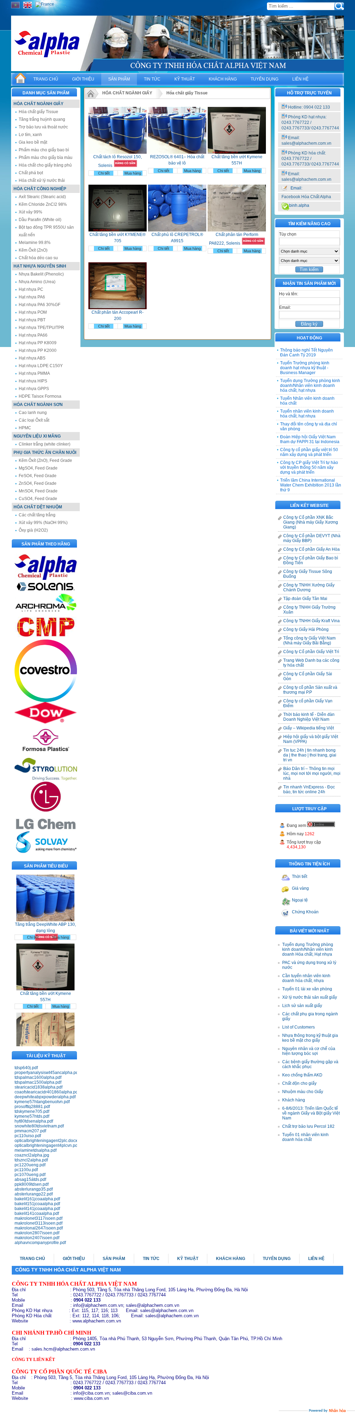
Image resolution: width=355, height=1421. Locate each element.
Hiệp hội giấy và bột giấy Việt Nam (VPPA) (310, 739)
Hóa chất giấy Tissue (38, 111)
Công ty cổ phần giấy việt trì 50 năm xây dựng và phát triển (309, 452)
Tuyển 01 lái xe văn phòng (307, 989)
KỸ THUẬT (184, 79)
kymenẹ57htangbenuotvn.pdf (42, 1101)
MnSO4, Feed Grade (38, 491)
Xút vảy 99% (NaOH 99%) (43, 522)
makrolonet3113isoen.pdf (38, 1223)
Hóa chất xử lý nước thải (42, 180)
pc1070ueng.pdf (30, 1174)
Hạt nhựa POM (33, 312)
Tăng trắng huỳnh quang (42, 119)
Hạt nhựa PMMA (34, 373)
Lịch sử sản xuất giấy (302, 1005)
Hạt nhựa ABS (32, 358)
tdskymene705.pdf (32, 1111)
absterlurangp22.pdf (34, 1194)
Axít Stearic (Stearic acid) (42, 196)
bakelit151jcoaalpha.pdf (37, 1203)
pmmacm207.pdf (30, 1130)
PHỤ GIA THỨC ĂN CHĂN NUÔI (45, 452)
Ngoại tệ (300, 900)
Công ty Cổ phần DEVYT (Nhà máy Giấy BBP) (311, 538)
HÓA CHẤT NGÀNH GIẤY (38, 103)
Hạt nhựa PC (31, 289)
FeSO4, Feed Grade (38, 475)
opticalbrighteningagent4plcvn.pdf (46, 1145)
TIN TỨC (152, 79)
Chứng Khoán (305, 912)
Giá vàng (300, 888)
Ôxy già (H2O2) (33, 530)
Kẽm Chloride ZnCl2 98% (43, 204)
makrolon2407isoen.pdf (37, 1237)
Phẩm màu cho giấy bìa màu (45, 157)
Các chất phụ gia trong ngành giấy (310, 1016)
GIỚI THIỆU (83, 79)
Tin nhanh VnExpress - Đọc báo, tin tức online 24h (309, 789)
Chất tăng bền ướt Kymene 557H (45, 981)
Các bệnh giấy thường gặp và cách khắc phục (310, 1064)
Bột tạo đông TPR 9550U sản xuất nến (46, 231)
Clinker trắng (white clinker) (44, 444)
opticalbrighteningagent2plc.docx (46, 1140)
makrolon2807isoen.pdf (37, 1232)
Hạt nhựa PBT (32, 320)
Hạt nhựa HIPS (33, 381)
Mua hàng (60, 922)
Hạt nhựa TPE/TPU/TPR (41, 327)
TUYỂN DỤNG (264, 79)
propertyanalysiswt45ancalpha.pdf (46, 1072)
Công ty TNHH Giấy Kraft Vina (311, 620)
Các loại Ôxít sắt (34, 420)
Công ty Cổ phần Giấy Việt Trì (311, 651)
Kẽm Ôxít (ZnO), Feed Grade (45, 460)
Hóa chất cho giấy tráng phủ (45, 165)
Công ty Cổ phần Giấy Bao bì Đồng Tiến (310, 560)
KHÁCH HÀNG (223, 79)
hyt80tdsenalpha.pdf (34, 1121)
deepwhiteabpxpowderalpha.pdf (45, 1096)
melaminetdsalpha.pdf (36, 1150)
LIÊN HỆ (300, 79)
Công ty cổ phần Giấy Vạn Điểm (307, 703)
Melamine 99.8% (35, 242)
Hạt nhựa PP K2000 (38, 350)
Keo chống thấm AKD (302, 1075)
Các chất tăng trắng (37, 515)
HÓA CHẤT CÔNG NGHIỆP (40, 188)
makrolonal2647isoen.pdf (39, 1228)
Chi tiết (32, 922)
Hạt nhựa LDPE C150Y (41, 365)
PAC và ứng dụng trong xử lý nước (309, 965)
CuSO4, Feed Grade (38, 498)
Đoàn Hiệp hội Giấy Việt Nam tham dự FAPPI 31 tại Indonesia (309, 439)
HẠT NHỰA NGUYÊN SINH (40, 266)
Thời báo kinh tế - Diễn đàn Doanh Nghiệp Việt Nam (309, 717)
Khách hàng (293, 1100)
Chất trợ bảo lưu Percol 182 (308, 1126)
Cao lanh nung (33, 412)
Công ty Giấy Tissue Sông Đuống (307, 574)
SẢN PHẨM (119, 79)
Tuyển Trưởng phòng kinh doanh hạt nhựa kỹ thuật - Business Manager (304, 368)
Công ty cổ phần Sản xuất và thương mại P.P (310, 690)
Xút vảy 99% (30, 212)
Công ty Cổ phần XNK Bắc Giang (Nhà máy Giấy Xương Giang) (310, 522)
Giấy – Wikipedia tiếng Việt (308, 728)
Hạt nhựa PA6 (32, 297)
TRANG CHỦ (45, 79)
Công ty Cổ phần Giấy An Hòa (311, 549)
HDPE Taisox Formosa (40, 396)
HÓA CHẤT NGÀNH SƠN (38, 404)
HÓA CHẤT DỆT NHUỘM (38, 507)
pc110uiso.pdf (28, 1135)
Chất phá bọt (31, 172)
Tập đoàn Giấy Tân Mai (305, 598)
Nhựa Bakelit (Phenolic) (41, 274)
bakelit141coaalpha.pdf (37, 1213)
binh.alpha (299, 205)
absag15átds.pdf (30, 1179)
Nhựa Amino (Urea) (37, 281)
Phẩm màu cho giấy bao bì (44, 149)
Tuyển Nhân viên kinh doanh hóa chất (307, 401)
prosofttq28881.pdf (32, 1106)
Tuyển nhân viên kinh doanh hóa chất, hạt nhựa (307, 413)
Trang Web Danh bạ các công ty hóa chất (311, 663)
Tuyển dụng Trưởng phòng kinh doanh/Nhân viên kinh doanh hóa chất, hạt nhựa (310, 385)
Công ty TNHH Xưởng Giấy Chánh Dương (309, 587)
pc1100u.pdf (26, 1169)
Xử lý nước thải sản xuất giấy (309, 997)
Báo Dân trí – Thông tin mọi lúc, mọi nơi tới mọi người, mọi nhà (311, 773)
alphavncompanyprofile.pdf (40, 1242)
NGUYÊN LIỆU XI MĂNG (37, 436)
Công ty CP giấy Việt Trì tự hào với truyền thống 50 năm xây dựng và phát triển (309, 467)
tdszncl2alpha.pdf (31, 1160)
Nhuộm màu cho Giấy (302, 1091)
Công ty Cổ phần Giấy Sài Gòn (307, 676)
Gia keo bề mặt (33, 142)
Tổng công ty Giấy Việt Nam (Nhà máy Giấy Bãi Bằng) (309, 640)
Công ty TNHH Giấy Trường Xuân (309, 610)
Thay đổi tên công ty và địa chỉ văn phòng (308, 426)
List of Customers (298, 1027)
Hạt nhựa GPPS (34, 388)
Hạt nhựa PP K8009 (38, 342)
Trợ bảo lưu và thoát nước (43, 127)
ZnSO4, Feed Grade (38, 483)
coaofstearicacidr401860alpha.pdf (46, 1092)
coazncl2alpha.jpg (32, 1155)
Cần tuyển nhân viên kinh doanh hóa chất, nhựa (306, 978)
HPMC (25, 427)
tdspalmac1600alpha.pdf (38, 1077)
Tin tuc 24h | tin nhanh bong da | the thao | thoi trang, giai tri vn (309, 755)
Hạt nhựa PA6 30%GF (39, 304)
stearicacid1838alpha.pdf (38, 1087)
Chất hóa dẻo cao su (38, 257)
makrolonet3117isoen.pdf (38, 1218)
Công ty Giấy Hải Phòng (306, 629)
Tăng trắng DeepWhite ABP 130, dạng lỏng (45, 912)
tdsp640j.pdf (26, 1067)
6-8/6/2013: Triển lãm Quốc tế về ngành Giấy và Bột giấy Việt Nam (311, 1113)
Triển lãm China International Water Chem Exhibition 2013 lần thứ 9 (310, 485)
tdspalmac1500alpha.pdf (38, 1082)
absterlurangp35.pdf (34, 1189)
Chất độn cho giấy (299, 1083)
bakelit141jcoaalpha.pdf (37, 1208)
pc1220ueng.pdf (30, 1164)
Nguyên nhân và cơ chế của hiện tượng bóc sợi (308, 1051)
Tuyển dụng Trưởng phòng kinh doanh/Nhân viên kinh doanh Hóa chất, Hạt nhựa (307, 949)
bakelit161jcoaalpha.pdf (37, 1198)
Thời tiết (299, 876)
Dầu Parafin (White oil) (40, 219)
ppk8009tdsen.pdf (32, 1184)
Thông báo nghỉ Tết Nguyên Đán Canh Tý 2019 (306, 352)
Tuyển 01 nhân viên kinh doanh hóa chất (305, 1137)
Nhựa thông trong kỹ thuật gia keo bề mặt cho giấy (310, 1038)
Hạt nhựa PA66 (33, 335)
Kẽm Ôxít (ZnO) (33, 250)
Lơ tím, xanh (30, 134)
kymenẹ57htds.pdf (32, 1116)
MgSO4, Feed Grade (38, 468)
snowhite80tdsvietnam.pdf (39, 1126)
